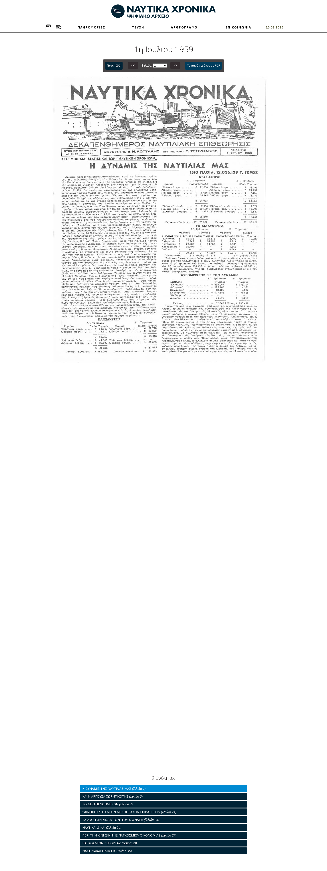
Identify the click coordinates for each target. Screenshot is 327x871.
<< (133, 65)
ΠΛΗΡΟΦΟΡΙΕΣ (91, 27)
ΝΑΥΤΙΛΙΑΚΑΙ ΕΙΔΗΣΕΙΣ (107, 851)
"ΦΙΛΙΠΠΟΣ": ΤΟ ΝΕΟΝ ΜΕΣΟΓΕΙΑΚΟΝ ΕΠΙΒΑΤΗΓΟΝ (129, 812)
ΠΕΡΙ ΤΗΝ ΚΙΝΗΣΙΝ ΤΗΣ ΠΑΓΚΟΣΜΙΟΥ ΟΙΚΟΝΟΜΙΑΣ (129, 835)
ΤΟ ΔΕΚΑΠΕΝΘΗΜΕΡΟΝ (107, 804)
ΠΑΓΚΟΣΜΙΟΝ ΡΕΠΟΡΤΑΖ (109, 843)
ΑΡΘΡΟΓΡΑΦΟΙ (185, 27)
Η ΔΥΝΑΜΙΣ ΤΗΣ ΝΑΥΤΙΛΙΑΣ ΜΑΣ (113, 788)
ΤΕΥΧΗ (138, 27)
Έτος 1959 (113, 65)
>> (175, 65)
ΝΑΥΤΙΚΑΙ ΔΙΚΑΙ (101, 827)
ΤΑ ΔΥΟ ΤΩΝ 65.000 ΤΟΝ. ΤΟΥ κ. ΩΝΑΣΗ (120, 820)
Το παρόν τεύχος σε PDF (203, 65)
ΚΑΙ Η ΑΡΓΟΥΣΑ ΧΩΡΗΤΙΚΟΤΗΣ (112, 796)
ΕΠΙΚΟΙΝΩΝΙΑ (238, 27)
